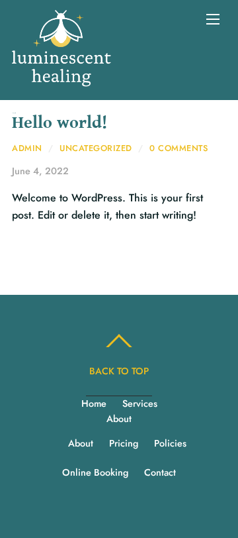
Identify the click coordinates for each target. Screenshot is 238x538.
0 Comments (178, 148)
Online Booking (95, 472)
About (119, 418)
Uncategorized (96, 148)
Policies (170, 443)
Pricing (123, 443)
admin (27, 148)
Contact (160, 472)
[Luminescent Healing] (61, 80)
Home (93, 403)
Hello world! (59, 123)
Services (139, 403)
